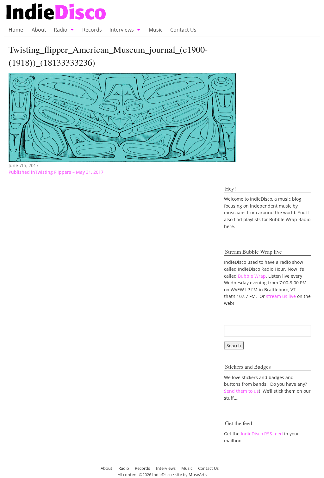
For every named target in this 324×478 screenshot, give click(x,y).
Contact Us (183, 29)
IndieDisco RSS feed (262, 434)
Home (16, 29)
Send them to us (241, 391)
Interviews (121, 29)
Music (156, 29)
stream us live (281, 296)
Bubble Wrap (252, 276)
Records (92, 29)
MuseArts (198, 474)
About (39, 29)
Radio (60, 29)
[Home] (119, 12)
